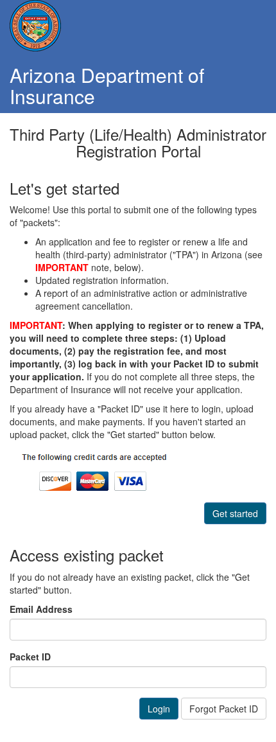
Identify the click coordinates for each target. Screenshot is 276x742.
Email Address (41, 609)
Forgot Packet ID (223, 708)
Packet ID (30, 656)
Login (159, 708)
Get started (235, 513)
